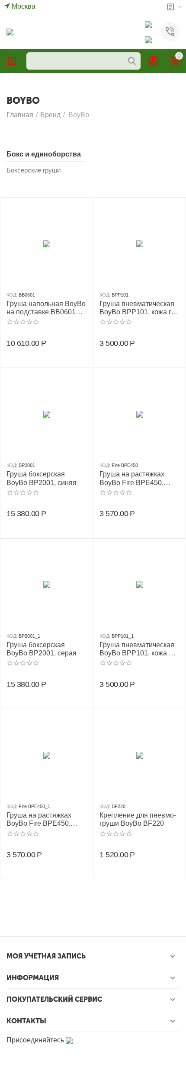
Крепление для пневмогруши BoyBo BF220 (137, 819)
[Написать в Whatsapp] (148, 24)
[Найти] (132, 61)
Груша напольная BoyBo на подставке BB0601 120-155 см (46, 308)
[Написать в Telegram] (148, 39)
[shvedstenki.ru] (9, 31)
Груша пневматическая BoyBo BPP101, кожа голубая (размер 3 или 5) (138, 308)
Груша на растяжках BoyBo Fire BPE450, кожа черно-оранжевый (44, 819)
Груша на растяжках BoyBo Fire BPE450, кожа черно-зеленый (132, 478)
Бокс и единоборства (43, 154)
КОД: (11, 294)
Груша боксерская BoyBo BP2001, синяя (41, 478)
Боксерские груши (33, 170)
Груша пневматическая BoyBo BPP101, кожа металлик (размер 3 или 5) (139, 649)
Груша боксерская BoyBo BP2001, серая (41, 649)
